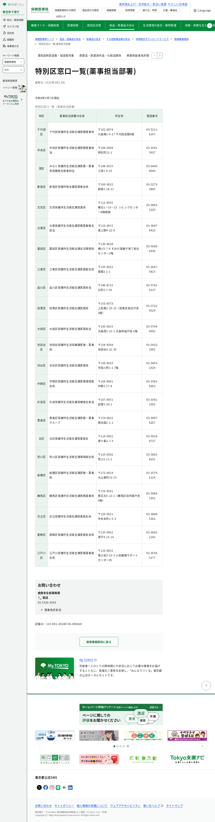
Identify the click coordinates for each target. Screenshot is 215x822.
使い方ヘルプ (151, 806)
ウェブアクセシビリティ (125, 806)
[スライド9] (121, 746)
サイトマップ (174, 806)
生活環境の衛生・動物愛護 (160, 25)
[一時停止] (128, 746)
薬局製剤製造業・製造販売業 (56, 55)
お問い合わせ (43, 806)
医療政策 (73, 25)
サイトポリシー (64, 806)
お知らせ (61, 16)
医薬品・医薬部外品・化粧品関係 (100, 55)
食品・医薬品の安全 (122, 25)
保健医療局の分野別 (65, 10)
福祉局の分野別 (90, 10)
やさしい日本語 (177, 4)
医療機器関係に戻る (99, 642)
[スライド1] (114, 746)
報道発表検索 (10, 80)
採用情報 (130, 10)
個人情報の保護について (92, 806)
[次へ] (202, 746)
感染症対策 (94, 25)
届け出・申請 (150, 10)
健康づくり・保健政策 (45, 25)
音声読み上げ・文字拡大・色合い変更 (143, 4)
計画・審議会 (170, 10)
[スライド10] (124, 746)
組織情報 (111, 10)
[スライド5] (117, 746)
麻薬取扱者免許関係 (139, 55)
